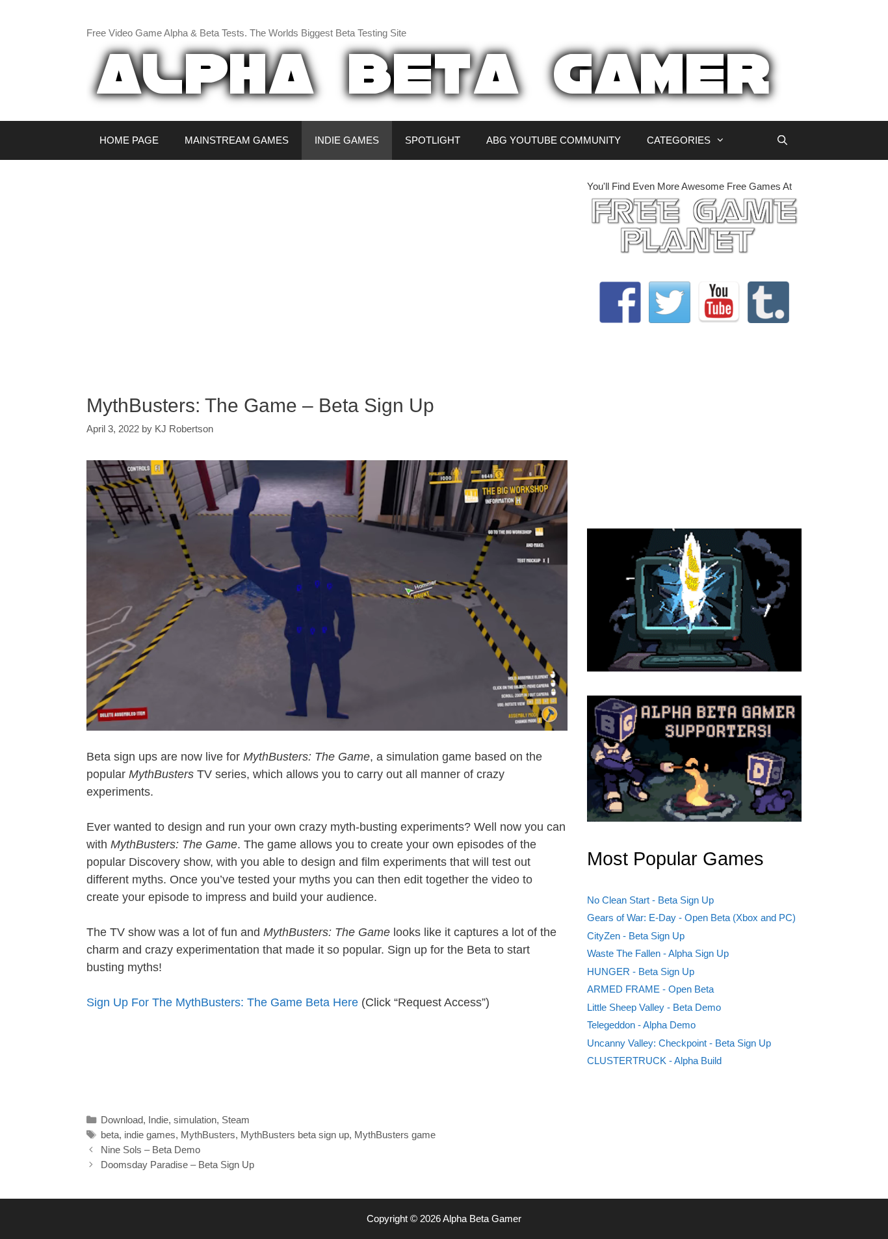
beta (110, 1134)
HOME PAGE (129, 140)
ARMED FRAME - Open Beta (650, 989)
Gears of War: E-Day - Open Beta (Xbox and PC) (691, 917)
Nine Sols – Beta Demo (150, 1149)
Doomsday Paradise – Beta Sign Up (177, 1164)
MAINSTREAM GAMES (237, 140)
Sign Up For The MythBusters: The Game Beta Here (222, 1002)
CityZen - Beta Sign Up (636, 935)
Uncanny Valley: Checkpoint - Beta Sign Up (679, 1043)
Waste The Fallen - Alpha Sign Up (658, 953)
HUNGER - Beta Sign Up (640, 971)
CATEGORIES (679, 140)
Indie (158, 1119)
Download (122, 1119)
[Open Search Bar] (782, 140)
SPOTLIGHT (432, 140)
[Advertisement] (327, 270)
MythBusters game (395, 1134)
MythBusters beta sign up (295, 1134)
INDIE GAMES (347, 140)
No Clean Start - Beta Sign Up (650, 900)
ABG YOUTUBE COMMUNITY (553, 140)
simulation (195, 1119)
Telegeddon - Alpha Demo (641, 1024)
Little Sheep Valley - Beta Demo (654, 1007)
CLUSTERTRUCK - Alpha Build (654, 1060)
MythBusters (208, 1134)
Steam (236, 1119)
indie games (150, 1134)
